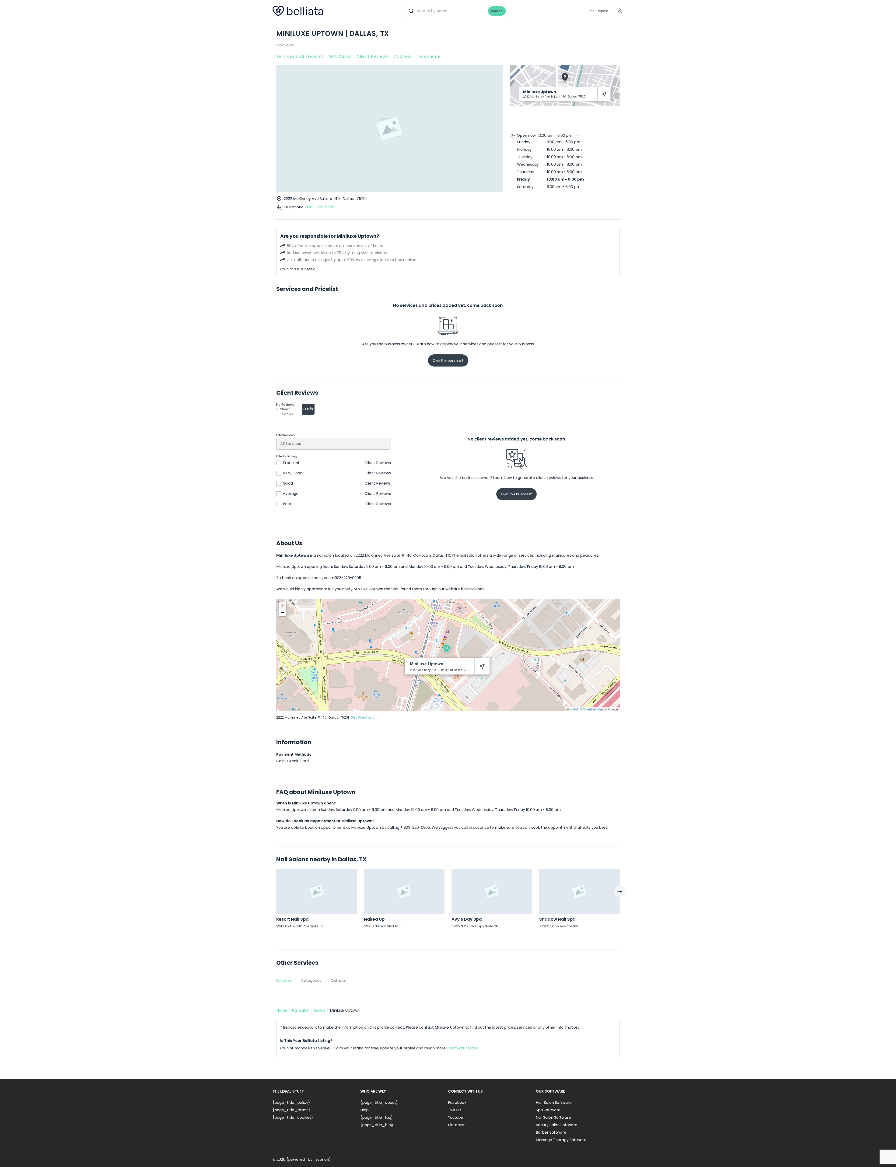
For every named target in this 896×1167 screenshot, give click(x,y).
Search (497, 11)
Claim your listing (462, 1048)
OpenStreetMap (593, 709)
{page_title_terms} (291, 1110)
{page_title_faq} (376, 1117)
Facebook (457, 1102)
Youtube (455, 1117)
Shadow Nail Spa (557, 919)
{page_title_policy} (291, 1102)
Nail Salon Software (553, 1117)
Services (284, 980)
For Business (599, 11)
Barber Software (551, 1132)
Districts (338, 980)
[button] (446, 648)
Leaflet (573, 709)
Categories (311, 980)
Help (364, 1110)
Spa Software (548, 1110)
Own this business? (297, 269)
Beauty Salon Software (556, 1125)
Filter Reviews (285, 435)
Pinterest (456, 1125)
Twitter (454, 1110)
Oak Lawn (285, 45)
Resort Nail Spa (292, 919)
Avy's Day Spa (467, 919)
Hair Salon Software (554, 1102)
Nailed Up (374, 919)
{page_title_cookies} (293, 1117)
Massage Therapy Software (561, 1140)
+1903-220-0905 (319, 207)
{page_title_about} (379, 1102)
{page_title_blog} (377, 1125)
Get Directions (362, 717)
